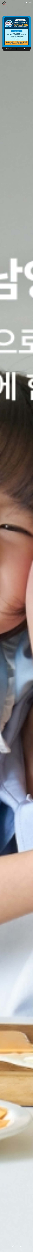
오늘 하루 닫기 (9, 49)
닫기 (24, 49)
